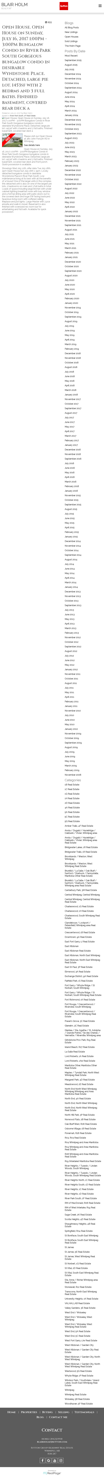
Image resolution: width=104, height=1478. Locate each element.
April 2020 (70, 294)
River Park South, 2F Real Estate (22, 116)
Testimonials (84, 1412)
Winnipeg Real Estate (75, 1394)
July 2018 (69, 371)
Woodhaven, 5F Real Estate (79, 1403)
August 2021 (71, 229)
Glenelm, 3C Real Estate (77, 1025)
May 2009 (70, 761)
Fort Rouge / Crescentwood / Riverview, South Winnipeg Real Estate (80, 1014)
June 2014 (70, 568)
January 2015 (71, 536)
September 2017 (73, 408)
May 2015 (69, 523)
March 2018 (70, 390)
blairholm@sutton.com (52, 1441)
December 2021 (73, 216)
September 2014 (73, 555)
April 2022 (70, 207)
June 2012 (70, 660)
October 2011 (71, 678)
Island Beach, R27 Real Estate (80, 1047)
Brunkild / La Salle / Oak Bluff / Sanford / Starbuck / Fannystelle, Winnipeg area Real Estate (81, 883)
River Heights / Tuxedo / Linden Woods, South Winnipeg (81, 1167)
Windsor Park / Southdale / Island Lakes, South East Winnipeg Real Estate (82, 1383)
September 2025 (73, 60)
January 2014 (71, 587)
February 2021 (72, 252)
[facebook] (43, 1461)
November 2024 (73, 78)
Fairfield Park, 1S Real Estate (79, 981)
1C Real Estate (72, 789)
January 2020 (71, 303)
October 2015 (71, 500)
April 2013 (69, 623)
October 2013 (71, 600)
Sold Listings (71, 41)
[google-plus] (49, 1461)
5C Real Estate (72, 816)
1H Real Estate (72, 798)
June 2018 (70, 376)
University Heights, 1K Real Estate (81, 1298)
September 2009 (73, 742)
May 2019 (69, 335)
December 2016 (73, 449)
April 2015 (69, 527)
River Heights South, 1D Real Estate (82, 1184)
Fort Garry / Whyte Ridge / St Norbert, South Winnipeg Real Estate (83, 993)
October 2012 (71, 642)
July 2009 (69, 752)
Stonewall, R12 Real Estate (78, 1287)
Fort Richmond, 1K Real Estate (80, 999)
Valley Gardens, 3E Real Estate (80, 1308)
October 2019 (72, 312)
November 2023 (73, 124)
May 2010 (69, 724)
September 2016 (73, 459)
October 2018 (72, 362)
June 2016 (70, 468)
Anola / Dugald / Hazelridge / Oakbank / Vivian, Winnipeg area (81, 831)
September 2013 (73, 605)
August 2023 (71, 138)
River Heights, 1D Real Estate (79, 1194)
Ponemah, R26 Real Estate (78, 1133)
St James (69, 1247)
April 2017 (69, 431)
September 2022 (73, 184)
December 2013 (73, 591)
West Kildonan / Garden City (79, 1345)
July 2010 (69, 715)
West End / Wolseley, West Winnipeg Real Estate (78, 1325)
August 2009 (71, 747)
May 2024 (70, 101)
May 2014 (69, 573)
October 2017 (71, 404)
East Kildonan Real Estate (78, 950)
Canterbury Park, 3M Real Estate (81, 890)
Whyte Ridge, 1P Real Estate (79, 1375)
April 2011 (69, 697)
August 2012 (71, 651)
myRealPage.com (52, 1473)
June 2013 (70, 614)
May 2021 (69, 243)
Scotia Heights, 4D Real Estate (80, 1219)
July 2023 (69, 142)
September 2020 (73, 271)
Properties (29, 1412)
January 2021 (71, 257)
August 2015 (71, 509)
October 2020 (72, 266)
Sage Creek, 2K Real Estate (78, 1214)
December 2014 (73, 541)
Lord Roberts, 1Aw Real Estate (80, 1061)
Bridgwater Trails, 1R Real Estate (81, 852)
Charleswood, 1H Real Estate (79, 911)
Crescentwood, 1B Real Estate (80, 932)
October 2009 (72, 738)
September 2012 (73, 646)
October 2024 (72, 83)
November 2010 (73, 710)
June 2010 (70, 720)
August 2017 (71, 413)
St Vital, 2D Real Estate (76, 1268)
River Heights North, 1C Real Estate (82, 1180)
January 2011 (71, 706)
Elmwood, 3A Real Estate (77, 971)
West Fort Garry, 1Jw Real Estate (81, 1340)
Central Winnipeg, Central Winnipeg (82, 894)
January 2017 (71, 445)
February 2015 (72, 532)
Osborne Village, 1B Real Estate (80, 1128)
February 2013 (72, 633)
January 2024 (71, 115)
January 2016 (71, 491)
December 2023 (73, 120)
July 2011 (69, 688)
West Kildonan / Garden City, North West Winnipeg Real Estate (82, 1365)
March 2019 (70, 344)
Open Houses (71, 36)
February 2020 (72, 298)
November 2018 (73, 358)
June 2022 (70, 197)
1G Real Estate (72, 794)
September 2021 (73, 225)
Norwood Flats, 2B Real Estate (80, 1119)
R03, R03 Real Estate (75, 1137)
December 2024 (73, 74)
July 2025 (69, 69)
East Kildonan (72, 946)
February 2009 (72, 770)
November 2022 (73, 175)
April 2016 (70, 477)
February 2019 (72, 349)
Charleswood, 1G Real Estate (79, 906)
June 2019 (70, 330)
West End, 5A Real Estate (77, 1331)
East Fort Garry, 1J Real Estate (80, 941)
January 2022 (71, 211)
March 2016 (70, 481)
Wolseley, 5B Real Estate (77, 1399)
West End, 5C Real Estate (77, 1336)
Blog (40, 1417)
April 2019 (70, 339)
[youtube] (55, 1461)
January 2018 (71, 394)
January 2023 (71, 165)
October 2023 (72, 129)
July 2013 (69, 610)
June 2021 (70, 239)
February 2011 (72, 701)
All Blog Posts (72, 27)
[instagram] (61, 1461)
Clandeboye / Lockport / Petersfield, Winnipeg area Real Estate (80, 925)
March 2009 (71, 765)
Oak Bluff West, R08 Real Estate (81, 1124)
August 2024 (71, 92)
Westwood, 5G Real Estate (78, 1371)
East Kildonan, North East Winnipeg (82, 955)
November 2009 (73, 733)
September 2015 (73, 504)
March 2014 (70, 582)
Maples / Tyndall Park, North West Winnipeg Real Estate (82, 1073)
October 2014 (72, 550)
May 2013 (69, 619)
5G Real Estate (72, 821)
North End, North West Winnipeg (81, 1103)
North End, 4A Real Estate (78, 1098)
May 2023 (70, 152)
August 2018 (71, 367)
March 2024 (71, 110)
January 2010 (71, 729)
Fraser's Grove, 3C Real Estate (80, 1021)
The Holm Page (72, 46)
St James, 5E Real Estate (77, 1252)
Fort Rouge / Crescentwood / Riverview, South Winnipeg (80, 1005)
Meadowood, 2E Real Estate (79, 1084)
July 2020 (69, 280)
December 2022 (73, 170)
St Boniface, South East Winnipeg (81, 1235)
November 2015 (73, 495)
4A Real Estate (72, 807)
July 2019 (69, 326)
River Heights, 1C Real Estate (79, 1189)
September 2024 (73, 87)
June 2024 (70, 97)
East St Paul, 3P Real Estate (78, 967)
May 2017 (69, 426)
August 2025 (71, 65)
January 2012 (71, 669)
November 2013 (73, 596)
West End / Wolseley (75, 1312)
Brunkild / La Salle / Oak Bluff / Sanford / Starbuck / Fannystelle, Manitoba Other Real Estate (81, 873)
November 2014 (73, 546)
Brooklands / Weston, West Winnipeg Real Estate (78, 864)
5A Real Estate (72, 812)
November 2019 (73, 307)
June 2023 (70, 147)
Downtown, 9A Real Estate (78, 937)
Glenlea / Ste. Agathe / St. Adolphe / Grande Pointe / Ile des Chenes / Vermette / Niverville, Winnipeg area (83, 1033)
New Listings (71, 32)
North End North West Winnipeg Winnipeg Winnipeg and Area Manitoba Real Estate (81, 1091)
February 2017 (72, 440)
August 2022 (71, 188)
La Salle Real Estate (75, 1051)
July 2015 (69, 513)
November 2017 (73, 399)
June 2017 (70, 422)
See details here (32, 145)
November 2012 (73, 637)
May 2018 (69, 381)
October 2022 (72, 179)
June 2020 (70, 284)
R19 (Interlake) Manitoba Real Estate (83, 1161)
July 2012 (69, 655)
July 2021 (69, 234)
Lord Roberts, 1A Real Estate (79, 1056)
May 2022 (70, 202)
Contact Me (58, 1417)
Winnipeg (69, 1390)
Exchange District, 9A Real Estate (81, 976)
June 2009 (70, 756)
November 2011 (72, 674)
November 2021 (73, 220)
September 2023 (73, 133)
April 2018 (70, 385)
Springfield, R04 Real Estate (78, 1231)
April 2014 (70, 578)
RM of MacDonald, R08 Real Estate (82, 1203)
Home (11, 1412)
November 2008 (73, 775)
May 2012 (69, 665)
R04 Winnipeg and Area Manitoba (81, 1142)
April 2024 (70, 106)
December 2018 (73, 353)
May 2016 (69, 472)
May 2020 (70, 289)
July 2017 (69, 417)
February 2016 (72, 486)
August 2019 (71, 321)
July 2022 (69, 193)
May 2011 (69, 692)
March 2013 (70, 628)
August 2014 (71, 559)
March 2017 (70, 436)
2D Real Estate (72, 803)
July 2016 (69, 463)
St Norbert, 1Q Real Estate (78, 1263)
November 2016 (73, 454)
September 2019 (73, 317)
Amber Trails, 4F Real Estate (79, 826)
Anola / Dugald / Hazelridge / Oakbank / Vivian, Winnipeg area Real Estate (81, 840)
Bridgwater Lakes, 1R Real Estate (81, 847)
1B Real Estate (72, 784)
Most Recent (71, 55)
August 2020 (71, 275)
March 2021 (70, 248)
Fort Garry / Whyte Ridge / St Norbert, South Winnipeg (80, 986)
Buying (47, 1412)
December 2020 (73, 262)
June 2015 (70, 518)
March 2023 (71, 156)
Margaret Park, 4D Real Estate (80, 1079)
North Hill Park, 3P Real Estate (80, 1115)
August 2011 (71, 683)
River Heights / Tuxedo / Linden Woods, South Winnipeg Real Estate (83, 1174)
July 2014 (69, 564)
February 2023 (72, 161)
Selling (63, 1412)
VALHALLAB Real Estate (77, 1303)
